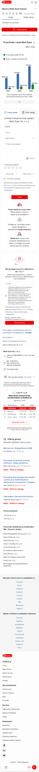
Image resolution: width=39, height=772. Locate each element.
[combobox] (16, 138)
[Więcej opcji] (35, 9)
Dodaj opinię (22, 30)
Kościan (19, 592)
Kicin (19, 648)
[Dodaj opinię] (34, 767)
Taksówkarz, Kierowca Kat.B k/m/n (18, 496)
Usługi (4, 716)
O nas (4, 665)
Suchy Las (19, 641)
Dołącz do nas (7, 673)
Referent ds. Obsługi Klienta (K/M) (17, 448)
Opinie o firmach (8, 693)
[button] (29, 14)
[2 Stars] (9, 168)
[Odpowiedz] (19, 102)
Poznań (19, 582)
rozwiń (33, 35)
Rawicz (19, 609)
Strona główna (7, 337)
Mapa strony (6, 669)
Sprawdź (27, 377)
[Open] (33, 138)
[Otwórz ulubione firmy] (32, 2)
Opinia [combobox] (7, 127)
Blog (4, 697)
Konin (19, 585)
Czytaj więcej (8, 190)
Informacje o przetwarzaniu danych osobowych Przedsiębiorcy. (17, 331)
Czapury (19, 644)
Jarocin (19, 595)
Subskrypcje (6, 677)
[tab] (11, 112)
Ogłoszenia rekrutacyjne (11, 709)
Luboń (19, 631)
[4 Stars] (17, 168)
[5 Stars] (20, 168)
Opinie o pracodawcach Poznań (13, 341)
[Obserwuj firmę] (29, 767)
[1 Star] (5, 168)
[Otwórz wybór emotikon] (27, 158)
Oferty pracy (6, 689)
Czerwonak (19, 634)
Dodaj (19, 197)
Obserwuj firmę (19, 323)
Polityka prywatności (9, 736)
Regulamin (6, 725)
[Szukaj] (5, 767)
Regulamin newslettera (10, 729)
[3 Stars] (13, 168)
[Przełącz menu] (36, 2)
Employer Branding (9, 713)
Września (19, 605)
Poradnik (5, 700)
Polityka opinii (7, 733)
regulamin (17, 178)
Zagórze (19, 621)
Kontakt (5, 680)
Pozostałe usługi (12, 369)
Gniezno (19, 589)
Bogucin (19, 628)
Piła (19, 602)
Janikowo (19, 638)
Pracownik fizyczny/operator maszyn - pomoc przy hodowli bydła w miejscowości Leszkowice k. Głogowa (19, 479)
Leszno (19, 599)
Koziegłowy (19, 624)
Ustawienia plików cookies (11, 740)
